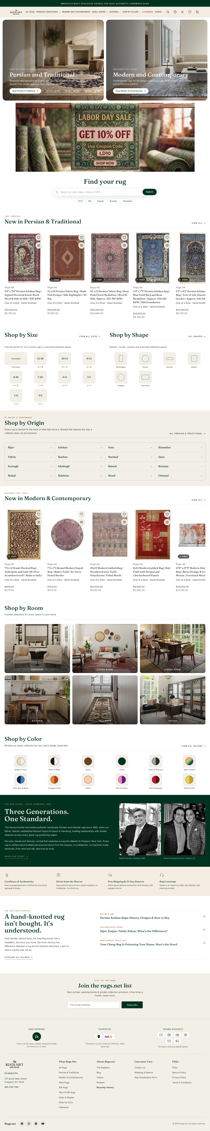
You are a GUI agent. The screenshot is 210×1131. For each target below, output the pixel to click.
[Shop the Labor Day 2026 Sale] (105, 137)
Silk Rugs (63, 1087)
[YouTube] (43, 1123)
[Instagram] (29, 1123)
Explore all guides (17, 957)
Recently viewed (105, 1087)
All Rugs (30, 12)
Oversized (127, 201)
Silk (89, 201)
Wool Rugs (64, 1082)
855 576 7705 (12, 1087)
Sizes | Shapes (99, 12)
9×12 (80, 201)
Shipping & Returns (144, 1072)
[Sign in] (182, 12)
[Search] (168, 12)
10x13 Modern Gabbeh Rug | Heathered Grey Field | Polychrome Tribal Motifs (106, 571)
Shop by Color (66, 1102)
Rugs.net (10, 1123)
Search (149, 192)
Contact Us (140, 1067)
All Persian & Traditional (186, 433)
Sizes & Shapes (66, 1097)
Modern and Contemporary (76, 12)
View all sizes (88, 336)
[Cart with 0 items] (197, 12)
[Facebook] (22, 1123)
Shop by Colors (130, 12)
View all (197, 223)
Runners (113, 201)
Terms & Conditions (181, 1082)
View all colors (192, 746)
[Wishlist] (190, 12)
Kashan (100, 201)
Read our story (15, 856)
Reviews (101, 1082)
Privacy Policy (179, 1077)
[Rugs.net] (29, 1064)
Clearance (147, 12)
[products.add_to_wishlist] (38, 237)
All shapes (195, 336)
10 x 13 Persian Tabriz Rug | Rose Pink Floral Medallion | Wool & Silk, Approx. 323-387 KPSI (109, 295)
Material (114, 12)
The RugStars (103, 1067)
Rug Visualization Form (146, 1077)
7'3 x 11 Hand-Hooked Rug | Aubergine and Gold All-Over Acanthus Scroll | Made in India (23, 571)
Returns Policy (179, 1072)
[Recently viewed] (175, 12)
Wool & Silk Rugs (67, 1092)
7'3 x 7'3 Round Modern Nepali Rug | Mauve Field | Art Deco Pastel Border (65, 571)
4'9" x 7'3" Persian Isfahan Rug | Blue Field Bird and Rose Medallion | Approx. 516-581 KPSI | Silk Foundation (151, 297)
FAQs (175, 1067)
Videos (158, 12)
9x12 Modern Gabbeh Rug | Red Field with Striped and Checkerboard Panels (151, 571)
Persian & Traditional (47, 12)
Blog (99, 1072)
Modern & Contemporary (71, 1077)
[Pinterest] (36, 1123)
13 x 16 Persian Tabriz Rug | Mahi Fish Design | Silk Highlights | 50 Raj (67, 295)
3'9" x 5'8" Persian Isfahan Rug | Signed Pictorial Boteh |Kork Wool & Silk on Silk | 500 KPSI (23, 295)
